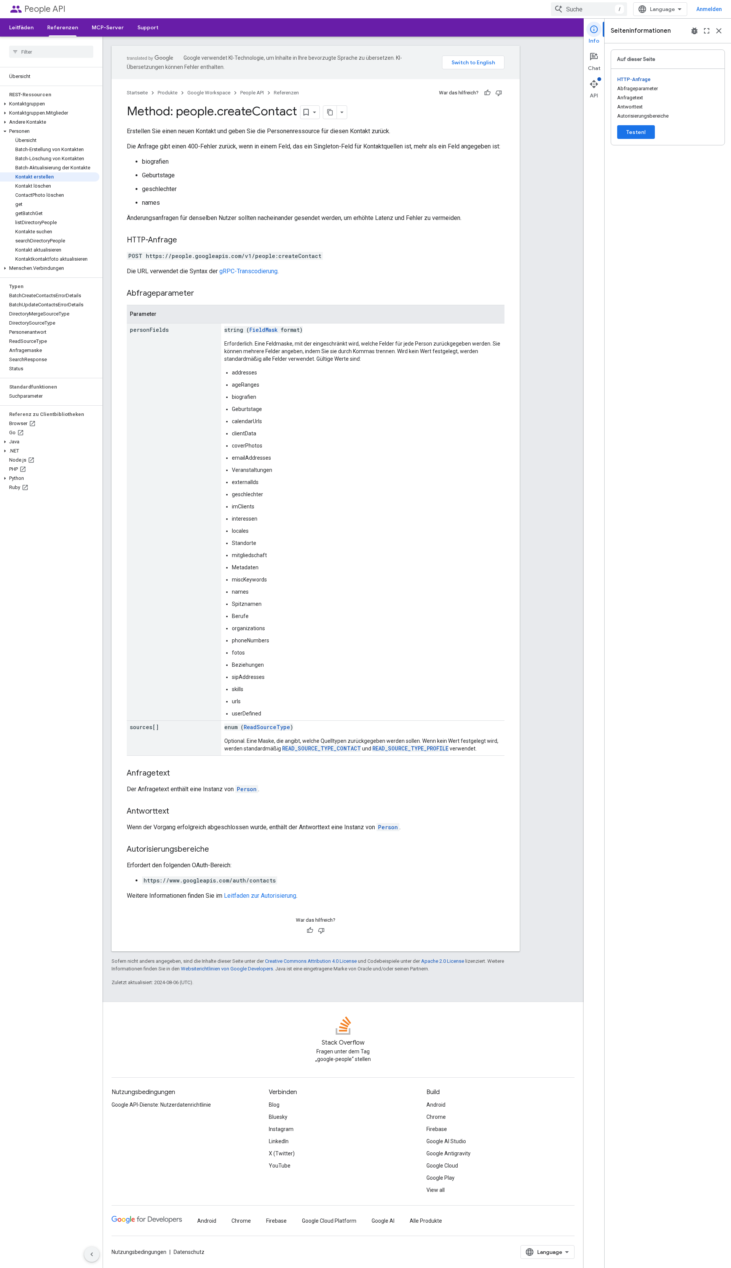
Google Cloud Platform (329, 1221)
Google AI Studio (446, 1141)
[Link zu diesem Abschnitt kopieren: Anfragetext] (177, 773)
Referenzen (62, 27)
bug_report (694, 30)
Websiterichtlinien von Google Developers (227, 969)
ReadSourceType (267, 727)
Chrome (436, 1117)
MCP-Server (108, 27)
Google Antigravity (448, 1153)
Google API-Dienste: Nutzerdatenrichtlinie (161, 1105)
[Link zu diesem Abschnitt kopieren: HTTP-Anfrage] (184, 240)
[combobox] (589, 9)
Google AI (383, 1221)
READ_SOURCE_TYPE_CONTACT (321, 748)
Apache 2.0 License (442, 961)
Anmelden (709, 9)
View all (435, 1190)
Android (435, 1105)
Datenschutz (189, 1252)
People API (44, 9)
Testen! (636, 132)
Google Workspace (208, 93)
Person (247, 789)
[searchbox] (51, 52)
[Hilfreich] (487, 93)
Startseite (137, 93)
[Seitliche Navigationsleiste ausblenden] (91, 1254)
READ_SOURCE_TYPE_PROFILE (410, 748)
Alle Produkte (426, 1221)
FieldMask (263, 329)
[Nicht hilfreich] (498, 93)
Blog (274, 1105)
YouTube (279, 1166)
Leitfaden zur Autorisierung (260, 895)
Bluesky (278, 1117)
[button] (49, 103)
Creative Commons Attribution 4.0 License (311, 961)
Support (147, 27)
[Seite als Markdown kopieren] (330, 112)
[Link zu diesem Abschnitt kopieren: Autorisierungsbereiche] (216, 849)
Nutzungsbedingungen (139, 1252)
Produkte (167, 93)
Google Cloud (442, 1166)
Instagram (281, 1129)
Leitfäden (21, 27)
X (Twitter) (282, 1153)
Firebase (436, 1129)
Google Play (440, 1178)
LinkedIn (279, 1141)
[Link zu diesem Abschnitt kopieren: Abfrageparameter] (201, 293)
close (718, 30)
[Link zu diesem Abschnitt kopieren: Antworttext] (176, 811)
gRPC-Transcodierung (248, 271)
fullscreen (706, 30)
